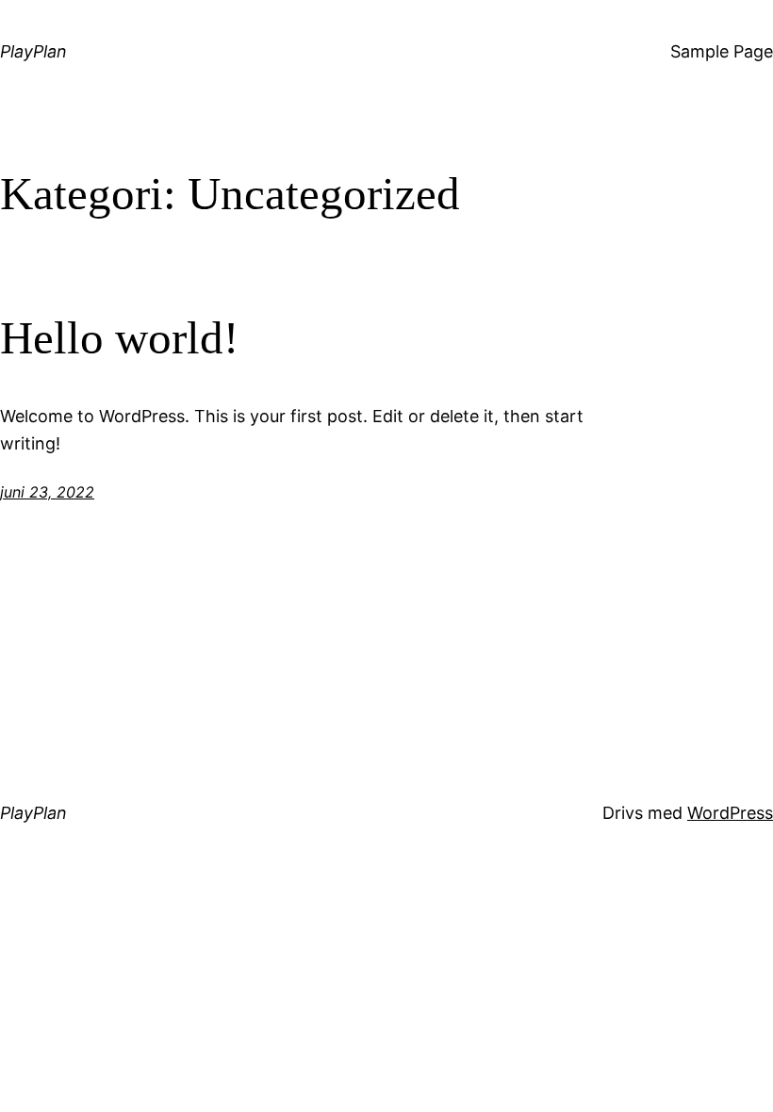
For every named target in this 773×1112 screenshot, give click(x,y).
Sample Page (721, 51)
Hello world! (119, 338)
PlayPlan (33, 51)
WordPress (730, 813)
